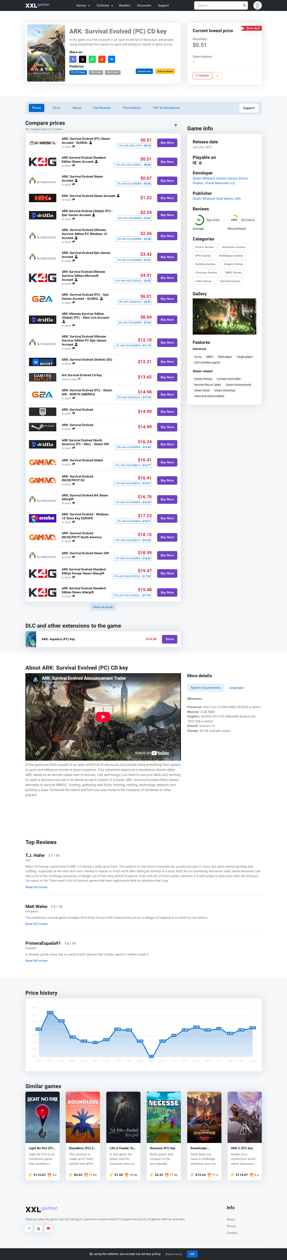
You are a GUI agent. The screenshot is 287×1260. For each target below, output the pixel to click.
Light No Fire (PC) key (41, 1148)
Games (81, 5)
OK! (192, 1254)
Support (163, 5)
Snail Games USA (228, 199)
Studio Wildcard (203, 178)
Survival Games (230, 280)
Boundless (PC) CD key (82, 1148)
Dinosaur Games (206, 272)
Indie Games (203, 280)
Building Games (205, 264)
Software (103, 5)
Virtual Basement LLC (220, 183)
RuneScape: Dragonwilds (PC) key (203, 1148)
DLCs (57, 108)
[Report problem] (217, 75)
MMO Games (233, 272)
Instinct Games (226, 178)
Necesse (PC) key (162, 1148)
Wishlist (203, 75)
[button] (257, 5)
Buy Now (167, 143)
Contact (232, 1233)
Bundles (124, 5)
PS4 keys (95, 72)
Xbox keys (113, 72)
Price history (132, 108)
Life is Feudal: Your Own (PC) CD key (123, 1148)
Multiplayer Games (231, 255)
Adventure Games (233, 247)
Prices (36, 108)
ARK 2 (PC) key (242, 1148)
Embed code (144, 71)
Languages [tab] (236, 688)
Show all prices (103, 607)
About (77, 108)
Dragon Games (233, 264)
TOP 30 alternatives (166, 108)
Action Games (204, 247)
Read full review (36, 887)
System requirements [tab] (206, 688)
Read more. (174, 1254)
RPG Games (203, 255)
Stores (231, 1226)
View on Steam (165, 71)
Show (170, 639)
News (231, 1219)
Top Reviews (102, 108)
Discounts (144, 5)
